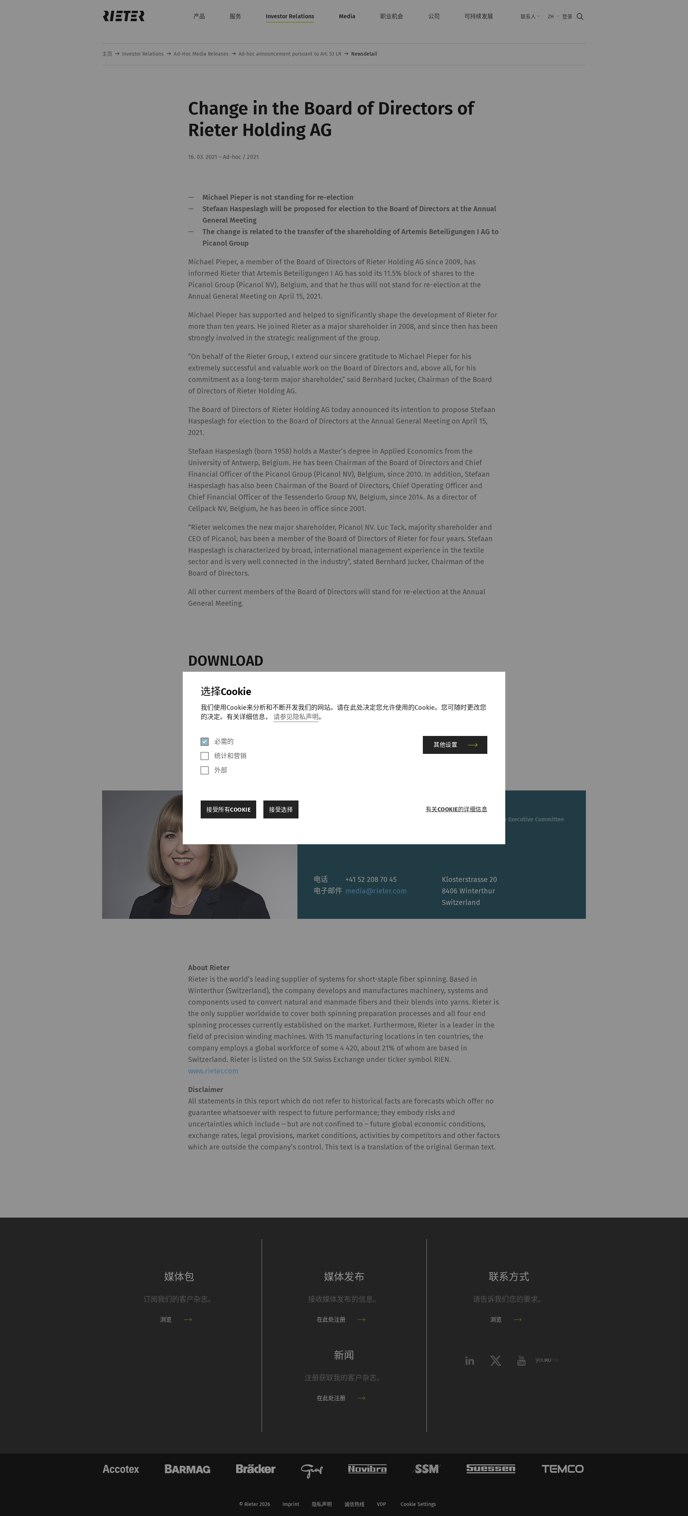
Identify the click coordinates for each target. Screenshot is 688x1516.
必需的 (224, 742)
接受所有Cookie (228, 809)
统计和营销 (230, 756)
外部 (220, 770)
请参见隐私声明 (296, 717)
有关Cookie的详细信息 (456, 809)
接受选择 (281, 809)
